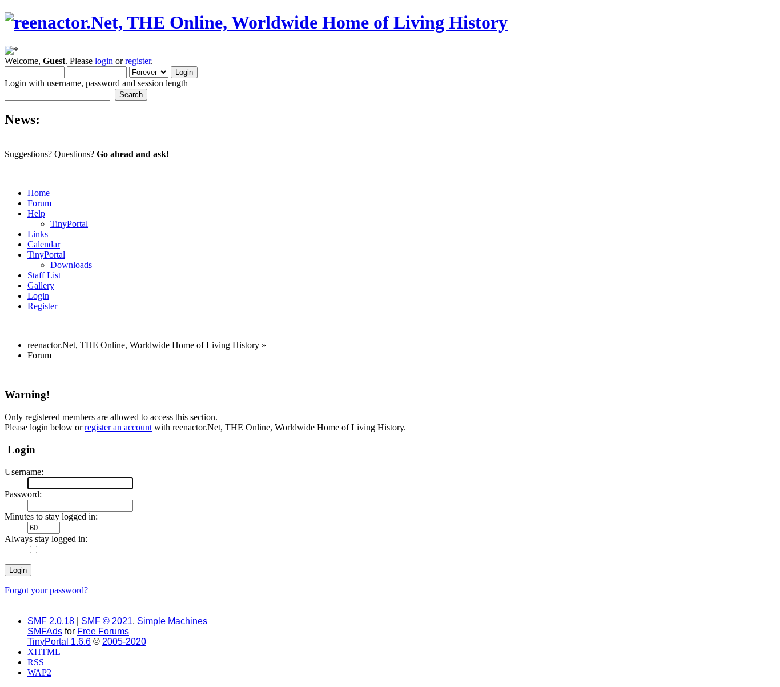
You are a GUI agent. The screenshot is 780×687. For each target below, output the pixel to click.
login (104, 61)
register (138, 61)
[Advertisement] (354, 374)
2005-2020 (124, 641)
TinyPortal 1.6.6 (59, 641)
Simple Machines (172, 621)
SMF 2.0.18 (50, 621)
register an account (118, 427)
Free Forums (103, 631)
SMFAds (44, 631)
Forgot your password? (46, 590)
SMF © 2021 (106, 621)
